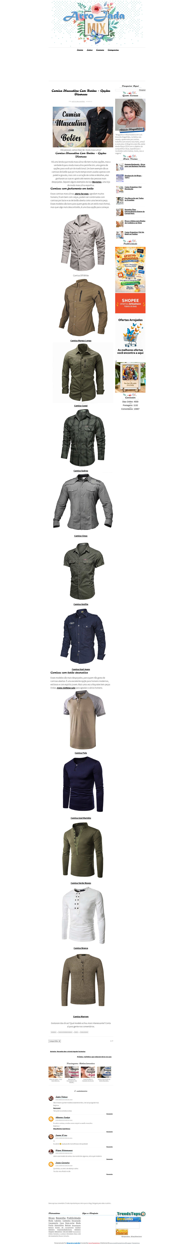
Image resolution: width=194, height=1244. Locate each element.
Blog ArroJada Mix (73, 1243)
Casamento (53, 1223)
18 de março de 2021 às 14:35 (64, 1099)
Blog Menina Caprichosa (61, 1129)
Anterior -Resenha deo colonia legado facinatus (67, 1051)
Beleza (51, 1228)
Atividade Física (71, 1234)
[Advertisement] (97, 67)
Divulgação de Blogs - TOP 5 (133, 176)
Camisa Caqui (81, 405)
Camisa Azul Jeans (81, 669)
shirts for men (82, 193)
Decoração (76, 1220)
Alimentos (58, 1232)
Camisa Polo (81, 752)
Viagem (51, 1232)
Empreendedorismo (64, 1230)
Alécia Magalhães (78, 101)
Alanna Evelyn (63, 1117)
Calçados (66, 1236)
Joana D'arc (61, 1135)
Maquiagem (76, 1225)
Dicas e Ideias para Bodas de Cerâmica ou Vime (135, 222)
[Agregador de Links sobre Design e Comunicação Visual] (127, 1228)
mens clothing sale (66, 687)
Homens (53, 1032)
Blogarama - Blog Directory (132, 1236)
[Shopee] (130, 312)
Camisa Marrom (81, 1016)
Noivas (68, 1225)
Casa (62, 1223)
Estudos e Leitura (59, 1234)
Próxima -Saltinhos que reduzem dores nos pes (94, 1057)
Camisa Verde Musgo (81, 883)
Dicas (51, 1218)
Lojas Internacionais (65, 1032)
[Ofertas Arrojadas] (130, 359)
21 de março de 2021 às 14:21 (64, 1120)
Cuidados (67, 1220)
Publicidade (84, 1032)
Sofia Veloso (61, 1097)
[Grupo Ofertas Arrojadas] (130, 292)
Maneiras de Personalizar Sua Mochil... (72, 1081)
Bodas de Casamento (64, 1228)
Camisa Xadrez (81, 470)
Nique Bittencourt (64, 1150)
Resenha (61, 1218)
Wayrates (96, 181)
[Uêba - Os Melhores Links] (122, 1234)
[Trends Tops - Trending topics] (131, 1216)
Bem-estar (69, 1223)
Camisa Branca (81, 948)
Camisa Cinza (80, 535)
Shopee (61, 1236)
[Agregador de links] (128, 1221)
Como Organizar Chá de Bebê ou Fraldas (134, 233)
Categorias (113, 50)
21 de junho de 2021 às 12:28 (64, 1165)
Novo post (57, 1108)
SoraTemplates (94, 1243)
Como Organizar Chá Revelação (133, 188)
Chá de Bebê (67, 1232)
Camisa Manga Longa (80, 340)
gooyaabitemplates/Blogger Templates (125, 1243)
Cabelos (57, 1220)
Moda (76, 1032)
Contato (100, 50)
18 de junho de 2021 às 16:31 (64, 1138)
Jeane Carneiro (63, 1163)
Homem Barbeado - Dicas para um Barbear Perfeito (135, 165)
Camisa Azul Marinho (81, 817)
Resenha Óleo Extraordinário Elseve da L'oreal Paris (135, 211)
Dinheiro (77, 1230)
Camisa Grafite (81, 604)
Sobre (89, 50)
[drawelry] (130, 392)
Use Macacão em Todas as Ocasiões (134, 199)
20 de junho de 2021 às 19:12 (64, 1153)
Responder (109, 1114)
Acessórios (59, 1225)
